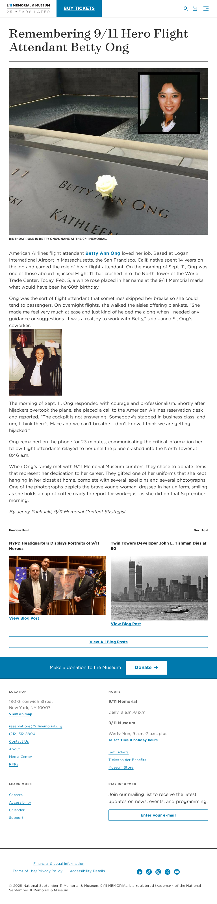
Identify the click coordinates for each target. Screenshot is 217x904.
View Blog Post (24, 618)
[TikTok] (149, 872)
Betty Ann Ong (102, 253)
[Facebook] (139, 872)
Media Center (20, 756)
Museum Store (121, 767)
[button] (205, 9)
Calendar (197, 11)
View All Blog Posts (109, 642)
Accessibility (20, 802)
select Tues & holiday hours (133, 740)
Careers (16, 795)
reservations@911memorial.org (35, 726)
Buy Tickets (79, 8)
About (14, 749)
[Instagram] (158, 872)
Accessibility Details (87, 871)
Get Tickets (118, 752)
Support (16, 817)
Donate (143, 667)
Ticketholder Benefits (127, 760)
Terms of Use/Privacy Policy (37, 871)
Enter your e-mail (158, 815)
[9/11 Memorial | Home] (28, 8)
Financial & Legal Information (58, 863)
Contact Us (19, 741)
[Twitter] (167, 872)
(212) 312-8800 (22, 734)
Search (188, 11)
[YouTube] (177, 872)
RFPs (13, 764)
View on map (20, 714)
